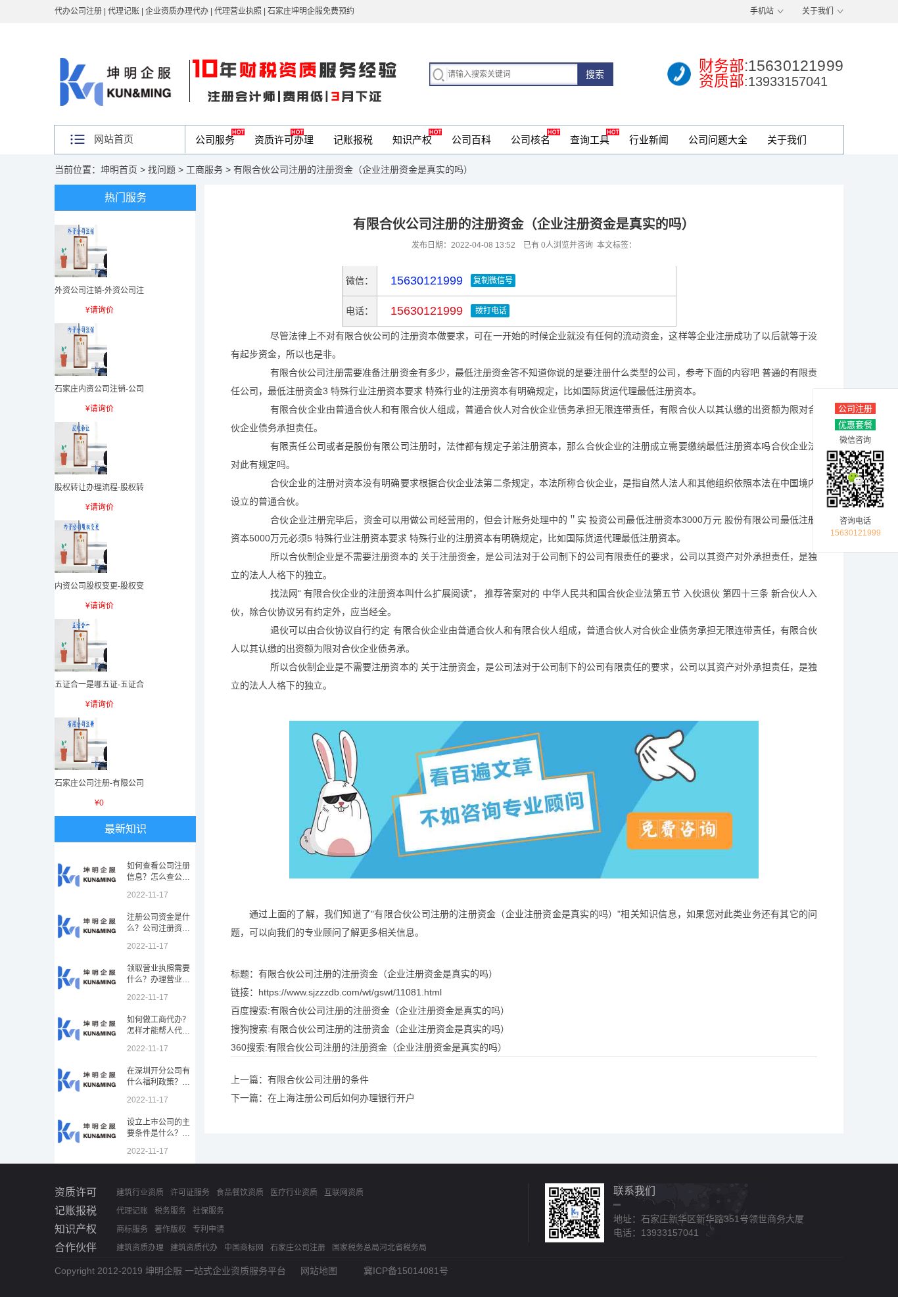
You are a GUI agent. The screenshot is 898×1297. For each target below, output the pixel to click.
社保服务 (208, 1211)
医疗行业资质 (294, 1192)
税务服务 (170, 1211)
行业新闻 (649, 139)
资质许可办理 (284, 139)
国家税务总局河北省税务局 (379, 1247)
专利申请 (208, 1229)
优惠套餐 (855, 425)
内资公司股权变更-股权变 (99, 586)
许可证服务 (190, 1192)
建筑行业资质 (140, 1192)
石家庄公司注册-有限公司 (99, 783)
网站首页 (113, 139)
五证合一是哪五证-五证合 (99, 684)
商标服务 (132, 1229)
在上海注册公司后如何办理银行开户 (341, 1098)
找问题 (162, 169)
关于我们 (818, 11)
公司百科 (471, 139)
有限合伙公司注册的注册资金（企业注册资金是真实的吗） (389, 1010)
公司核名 (530, 139)
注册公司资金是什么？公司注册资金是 (158, 928)
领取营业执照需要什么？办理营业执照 (158, 979)
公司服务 (215, 139)
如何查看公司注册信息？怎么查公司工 (158, 877)
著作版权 (170, 1229)
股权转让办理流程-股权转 (99, 487)
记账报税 (353, 139)
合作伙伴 (76, 1247)
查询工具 (589, 139)
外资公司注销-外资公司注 (99, 290)
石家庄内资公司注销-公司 (99, 389)
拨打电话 (490, 310)
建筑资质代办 (194, 1247)
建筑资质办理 (140, 1247)
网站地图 (318, 1270)
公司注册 (855, 408)
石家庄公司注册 (297, 1247)
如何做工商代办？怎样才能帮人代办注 (158, 1031)
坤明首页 (119, 169)
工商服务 (204, 169)
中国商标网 (244, 1247)
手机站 (762, 11)
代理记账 (132, 1211)
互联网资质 (344, 1192)
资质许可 (76, 1192)
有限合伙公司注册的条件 (318, 1079)
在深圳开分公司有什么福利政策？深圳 (158, 1082)
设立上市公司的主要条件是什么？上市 (158, 1133)
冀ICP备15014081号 (406, 1270)
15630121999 (425, 310)
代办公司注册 (78, 11)
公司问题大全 (717, 139)
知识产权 (412, 139)
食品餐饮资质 (240, 1192)
